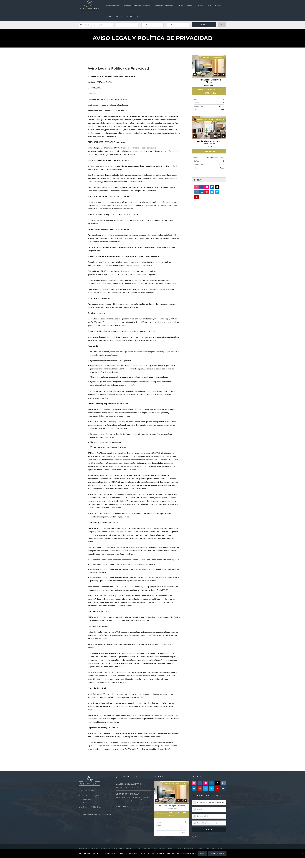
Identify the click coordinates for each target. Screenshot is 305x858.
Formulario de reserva (114, 16)
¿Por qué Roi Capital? (127, 794)
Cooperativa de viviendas (163, 6)
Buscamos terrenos (185, 6)
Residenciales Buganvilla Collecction (136, 6)
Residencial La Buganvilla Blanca (171, 806)
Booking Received (133, 16)
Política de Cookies (217, 853)
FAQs (209, 6)
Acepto (202, 853)
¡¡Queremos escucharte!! (129, 784)
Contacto (218, 6)
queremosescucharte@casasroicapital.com (110, 105)
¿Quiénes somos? (112, 6)
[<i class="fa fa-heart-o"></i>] (219, 74)
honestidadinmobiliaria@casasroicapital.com (95, 814)
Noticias (200, 6)
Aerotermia (122, 806)
